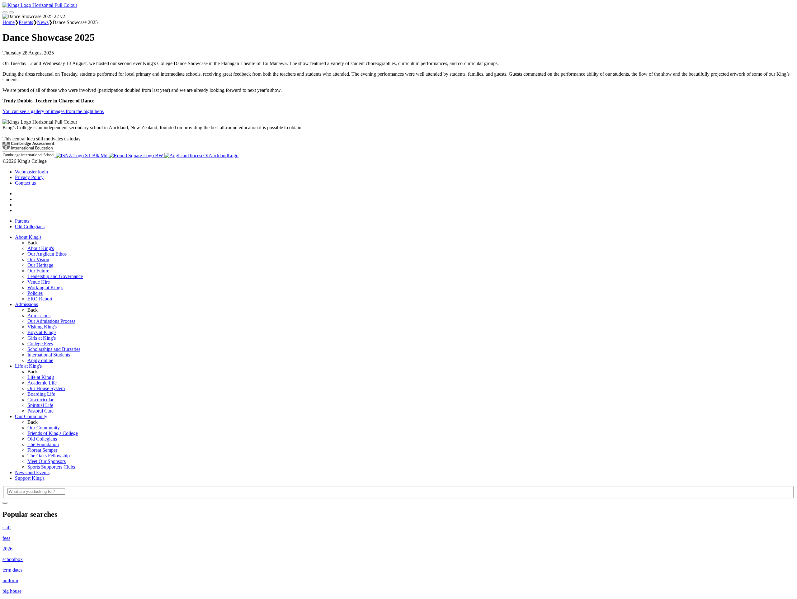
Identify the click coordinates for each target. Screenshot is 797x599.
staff (6, 527)
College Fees (40, 343)
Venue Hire (38, 282)
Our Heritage (40, 265)
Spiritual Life (40, 405)
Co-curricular (40, 399)
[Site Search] (4, 12)
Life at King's (28, 366)
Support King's (30, 478)
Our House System (46, 388)
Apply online (40, 360)
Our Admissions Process (51, 321)
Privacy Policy (29, 177)
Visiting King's (42, 326)
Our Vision (38, 259)
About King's (28, 237)
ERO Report (39, 298)
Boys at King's (41, 332)
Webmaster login (31, 171)
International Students (48, 354)
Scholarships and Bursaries (53, 349)
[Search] (4, 503)
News (43, 22)
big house (11, 591)
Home (8, 22)
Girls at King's (41, 338)
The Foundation (43, 444)
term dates (12, 570)
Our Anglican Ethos (47, 254)
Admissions (26, 304)
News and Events (32, 472)
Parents (26, 22)
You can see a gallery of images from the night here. (53, 111)
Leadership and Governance (55, 276)
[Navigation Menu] (11, 12)
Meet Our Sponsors (46, 461)
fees (6, 538)
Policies (35, 293)
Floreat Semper (42, 450)
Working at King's (45, 287)
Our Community (31, 416)
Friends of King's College (52, 433)
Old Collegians (30, 226)
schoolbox (12, 559)
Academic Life (42, 382)
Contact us (25, 183)
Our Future (38, 270)
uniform (10, 580)
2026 (7, 548)
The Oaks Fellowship (48, 455)
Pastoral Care (40, 410)
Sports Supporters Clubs (51, 466)
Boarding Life (41, 394)
